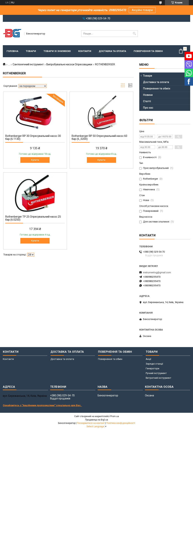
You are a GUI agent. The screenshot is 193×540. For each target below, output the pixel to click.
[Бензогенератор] (12, 33)
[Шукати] (134, 33)
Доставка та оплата (112, 51)
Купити (35, 159)
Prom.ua (114, 416)
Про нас (148, 107)
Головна (12, 51)
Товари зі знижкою (57, 51)
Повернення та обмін (148, 51)
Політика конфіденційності (120, 423)
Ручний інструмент (156, 373)
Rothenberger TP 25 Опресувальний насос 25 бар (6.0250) (33, 218)
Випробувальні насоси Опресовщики (69, 64)
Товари (31, 51)
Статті (147, 101)
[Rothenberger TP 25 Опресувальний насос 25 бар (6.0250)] (35, 193)
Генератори (152, 368)
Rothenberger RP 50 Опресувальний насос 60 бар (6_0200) (99, 137)
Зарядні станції (154, 363)
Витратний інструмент (158, 377)
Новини (148, 94)
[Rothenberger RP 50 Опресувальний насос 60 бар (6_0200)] (101, 112)
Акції (148, 359)
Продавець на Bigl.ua (96, 419)
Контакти (84, 51)
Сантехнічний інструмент (28, 64)
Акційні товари (142, 10)
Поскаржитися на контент (91, 423)
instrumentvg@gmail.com (157, 272)
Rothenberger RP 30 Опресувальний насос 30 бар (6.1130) (33, 137)
